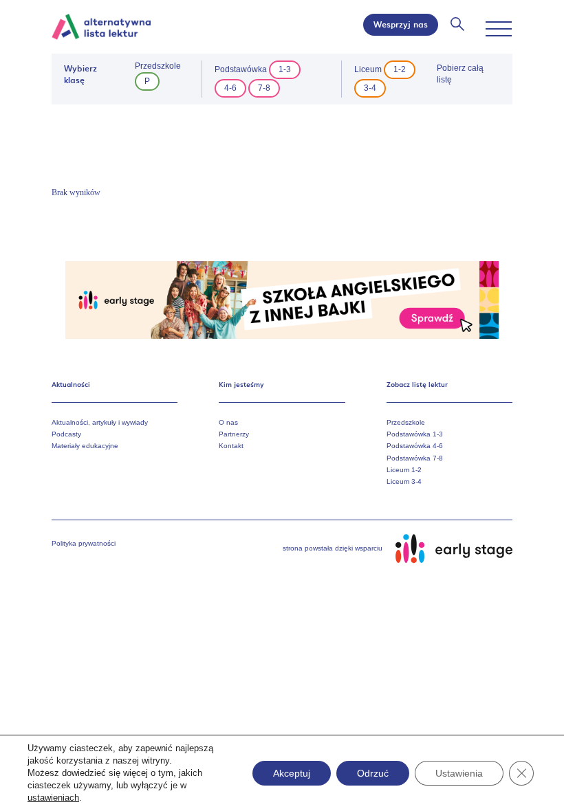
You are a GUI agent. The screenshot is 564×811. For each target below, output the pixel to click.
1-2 (399, 69)
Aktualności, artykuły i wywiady (100, 422)
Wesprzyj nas (400, 24)
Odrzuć (373, 773)
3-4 (370, 88)
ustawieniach (53, 797)
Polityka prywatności (84, 543)
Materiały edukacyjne (85, 445)
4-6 (230, 88)
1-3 (285, 69)
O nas (228, 422)
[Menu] (498, 29)
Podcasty (66, 434)
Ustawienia (459, 773)
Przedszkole (406, 422)
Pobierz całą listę (460, 74)
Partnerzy (234, 434)
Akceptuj (291, 773)
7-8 (264, 88)
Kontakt (231, 445)
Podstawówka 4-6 (415, 445)
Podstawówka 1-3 (415, 434)
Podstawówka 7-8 (415, 458)
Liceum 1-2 (404, 470)
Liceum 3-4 (404, 481)
